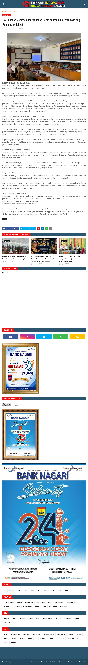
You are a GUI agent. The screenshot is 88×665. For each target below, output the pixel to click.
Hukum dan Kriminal (48, 635)
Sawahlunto (7, 622)
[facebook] (10, 336)
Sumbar (59, 590)
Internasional (61, 635)
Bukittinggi (23, 619)
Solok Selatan (53, 606)
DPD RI (5, 635)
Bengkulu (12, 590)
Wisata (79, 638)
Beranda (5, 11)
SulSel (39, 590)
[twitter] (44, 336)
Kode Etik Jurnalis (81, 662)
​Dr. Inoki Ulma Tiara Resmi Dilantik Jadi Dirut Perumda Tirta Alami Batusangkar (14, 257)
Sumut (66, 590)
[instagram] (27, 336)
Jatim (32, 590)
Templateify (11, 662)
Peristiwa (22, 638)
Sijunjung (37, 606)
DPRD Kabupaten (15, 635)
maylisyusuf (7, 29)
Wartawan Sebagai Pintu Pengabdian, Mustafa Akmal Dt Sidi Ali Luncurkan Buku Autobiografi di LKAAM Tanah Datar (43, 258)
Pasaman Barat (16, 606)
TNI (57, 638)
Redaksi (33, 662)
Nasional (79, 635)
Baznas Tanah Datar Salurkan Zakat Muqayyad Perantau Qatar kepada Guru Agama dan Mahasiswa (70, 258)
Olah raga (6, 638)
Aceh (5, 590)
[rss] (77, 336)
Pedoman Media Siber (68, 662)
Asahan (12, 602)
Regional (42, 638)
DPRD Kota (26, 635)
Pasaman (6, 606)
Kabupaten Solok (40, 602)
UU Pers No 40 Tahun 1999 (53, 662)
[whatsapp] (61, 336)
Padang (38, 619)
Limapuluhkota (59, 602)
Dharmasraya (29, 602)
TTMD (62, 638)
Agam (5, 602)
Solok (44, 606)
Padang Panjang (47, 619)
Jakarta (20, 590)
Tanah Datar (13, 11)
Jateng (26, 590)
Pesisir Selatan (27, 606)
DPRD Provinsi (36, 635)
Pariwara (14, 638)
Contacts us (40, 662)
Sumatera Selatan (49, 590)
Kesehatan (70, 635)
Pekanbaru (77, 619)
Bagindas (6, 619)
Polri (36, 638)
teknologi (13, 642)
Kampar (50, 602)
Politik (30, 638)
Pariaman (58, 619)
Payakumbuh (67, 619)
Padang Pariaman (72, 602)
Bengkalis (19, 602)
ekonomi (6, 642)
